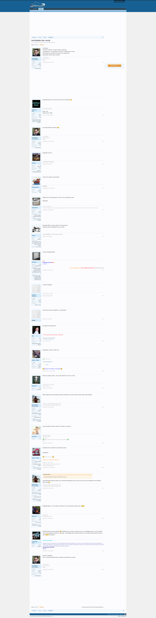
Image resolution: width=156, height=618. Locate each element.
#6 (103, 209)
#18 (103, 518)
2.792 (40, 114)
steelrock (34, 110)
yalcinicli (34, 385)
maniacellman (35, 187)
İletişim (109, 614)
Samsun (39, 239)
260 (40, 388)
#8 (103, 270)
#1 (103, 62)
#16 (103, 467)
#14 (103, 407)
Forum (41, 8)
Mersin (39, 300)
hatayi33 (34, 295)
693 (40, 264)
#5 (103, 188)
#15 (103, 442)
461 (40, 338)
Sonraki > (42, 44)
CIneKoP (34, 262)
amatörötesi (35, 207)
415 (40, 363)
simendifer (34, 541)
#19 (103, 550)
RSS (125, 614)
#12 (103, 370)
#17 (103, 488)
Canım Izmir (38, 389)
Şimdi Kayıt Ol (114, 65)
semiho (34, 163)
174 (40, 438)
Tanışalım (36, 42)
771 (40, 518)
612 (40, 237)
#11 (103, 340)
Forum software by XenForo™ (41, 616)
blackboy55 (35, 405)
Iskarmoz (34, 516)
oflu (33, 336)
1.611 (40, 142)
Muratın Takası (35, 360)
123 (40, 189)
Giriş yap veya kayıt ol (119, 1)
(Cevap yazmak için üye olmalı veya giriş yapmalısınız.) (93, 607)
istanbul (39, 190)
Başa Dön (122, 614)
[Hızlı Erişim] (102, 37)
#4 (103, 163)
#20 (103, 569)
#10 (103, 318)
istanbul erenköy (38, 461)
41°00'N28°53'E (38, 265)
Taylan (33, 235)
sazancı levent (35, 458)
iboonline (34, 436)
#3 (103, 141)
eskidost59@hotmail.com (47, 361)
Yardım (112, 614)
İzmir (40, 115)
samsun (39, 64)
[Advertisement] (67, 24)
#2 (103, 115)
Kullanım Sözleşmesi (122, 616)
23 (40, 460)
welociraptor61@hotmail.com (48, 338)
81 (40, 165)
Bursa (40, 212)
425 (40, 211)
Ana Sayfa (35, 8)
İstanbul (39, 166)
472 (40, 299)
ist (40, 339)
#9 (103, 295)
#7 (103, 236)
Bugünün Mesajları (34, 10)
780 (40, 409)
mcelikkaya (44, 42)
